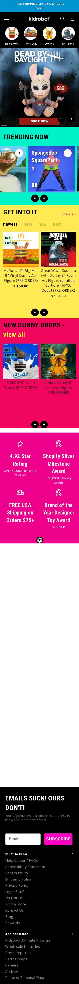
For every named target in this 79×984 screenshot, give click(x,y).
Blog (9, 916)
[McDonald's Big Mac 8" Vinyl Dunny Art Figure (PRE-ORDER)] (21, 249)
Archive (11, 971)
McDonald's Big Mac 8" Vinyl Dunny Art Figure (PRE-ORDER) (20, 275)
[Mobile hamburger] (7, 18)
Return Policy (16, 872)
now (43, 224)
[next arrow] (71, 119)
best (28, 224)
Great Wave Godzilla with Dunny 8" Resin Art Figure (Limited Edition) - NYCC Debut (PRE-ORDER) (58, 280)
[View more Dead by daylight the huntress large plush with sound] (39, 87)
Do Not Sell (15, 897)
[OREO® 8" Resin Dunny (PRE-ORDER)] (21, 361)
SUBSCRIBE (58, 839)
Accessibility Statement (25, 866)
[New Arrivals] (12, 36)
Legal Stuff (14, 891)
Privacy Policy (17, 885)
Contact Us (14, 910)
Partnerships (16, 959)
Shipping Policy (18, 879)
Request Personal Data (24, 977)
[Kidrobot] (39, 18)
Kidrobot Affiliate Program (28, 940)
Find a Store (15, 904)
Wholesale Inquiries (22, 946)
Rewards (12, 922)
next (57, 224)
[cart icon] (72, 18)
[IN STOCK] (31, 36)
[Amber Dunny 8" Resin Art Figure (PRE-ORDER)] (58, 361)
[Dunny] (49, 36)
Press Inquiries (18, 952)
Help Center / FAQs (21, 860)
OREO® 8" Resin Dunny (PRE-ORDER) (21, 385)
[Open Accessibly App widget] (39, 540)
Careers (11, 965)
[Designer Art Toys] (68, 36)
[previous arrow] (61, 119)
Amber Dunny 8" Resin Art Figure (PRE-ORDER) (58, 387)
